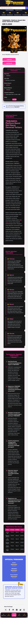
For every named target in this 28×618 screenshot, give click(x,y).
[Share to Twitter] (5, 609)
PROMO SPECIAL (3, 615)
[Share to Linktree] (13, 609)
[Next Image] (26, 38)
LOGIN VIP (9, 59)
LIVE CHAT (24, 615)
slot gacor (16, 161)
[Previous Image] (2, 38)
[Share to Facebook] (9, 609)
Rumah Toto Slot (14, 617)
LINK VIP (19, 615)
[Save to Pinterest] (16, 609)
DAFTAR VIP (9, 63)
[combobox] (12, 8)
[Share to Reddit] (20, 609)
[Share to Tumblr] (24, 609)
